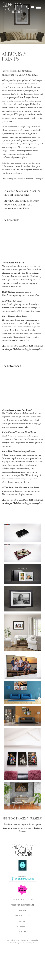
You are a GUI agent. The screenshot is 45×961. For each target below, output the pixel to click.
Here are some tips (18, 118)
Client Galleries (22, 916)
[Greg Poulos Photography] (12, 8)
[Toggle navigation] (39, 7)
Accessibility (22, 927)
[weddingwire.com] (22, 877)
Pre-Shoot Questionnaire (22, 905)
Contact (22, 921)
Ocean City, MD (30, 943)
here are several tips (22, 828)
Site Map (22, 932)
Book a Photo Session (22, 900)
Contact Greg (22, 350)
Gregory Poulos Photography (29, 940)
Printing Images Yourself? (22, 818)
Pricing (22, 910)
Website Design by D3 (17, 943)
